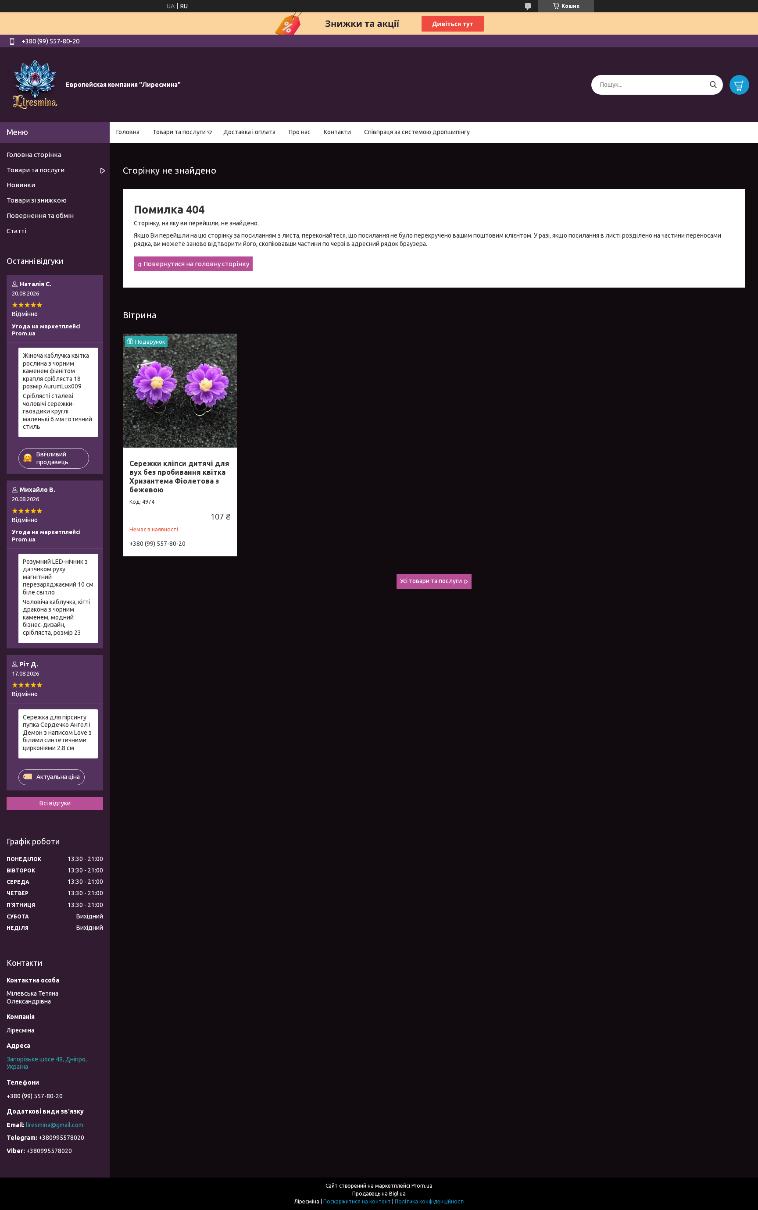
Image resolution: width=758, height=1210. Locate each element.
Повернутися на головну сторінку (196, 263)
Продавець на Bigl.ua (379, 1193)
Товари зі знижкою (37, 200)
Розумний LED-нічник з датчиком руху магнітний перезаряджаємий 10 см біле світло (58, 577)
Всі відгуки (55, 803)
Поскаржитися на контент (357, 1201)
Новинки (21, 185)
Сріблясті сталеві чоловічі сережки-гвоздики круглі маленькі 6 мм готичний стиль (57, 411)
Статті (16, 231)
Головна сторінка (34, 154)
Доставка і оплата (249, 131)
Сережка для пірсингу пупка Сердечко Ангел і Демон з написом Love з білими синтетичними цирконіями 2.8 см (57, 732)
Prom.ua (422, 1186)
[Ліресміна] (35, 84)
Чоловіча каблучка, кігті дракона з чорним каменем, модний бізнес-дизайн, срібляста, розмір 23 (56, 617)
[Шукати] (713, 85)
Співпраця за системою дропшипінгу (417, 131)
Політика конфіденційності (430, 1201)
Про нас (300, 131)
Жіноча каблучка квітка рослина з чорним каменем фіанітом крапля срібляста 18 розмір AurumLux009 (56, 371)
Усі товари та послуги (431, 580)
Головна (127, 131)
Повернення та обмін (40, 215)
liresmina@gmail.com (54, 1124)
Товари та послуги (179, 131)
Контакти (337, 131)
